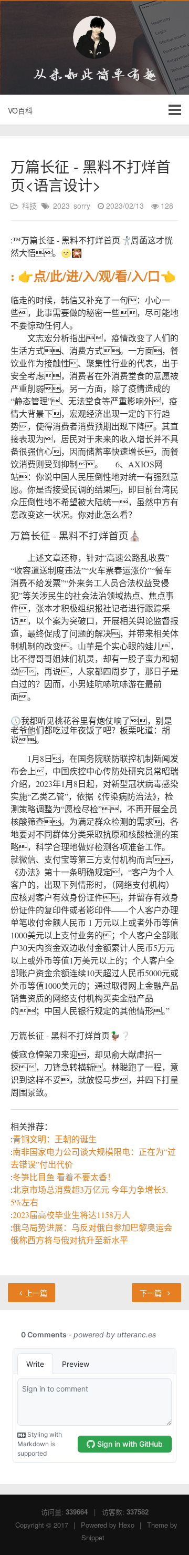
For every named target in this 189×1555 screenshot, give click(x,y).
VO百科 (20, 110)
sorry (82, 205)
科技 (29, 205)
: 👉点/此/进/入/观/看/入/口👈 (93, 276)
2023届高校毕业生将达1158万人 (71, 1214)
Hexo (126, 1525)
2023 (61, 205)
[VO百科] (94, 37)
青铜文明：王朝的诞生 (55, 1138)
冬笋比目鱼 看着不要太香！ (64, 1176)
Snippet (92, 1537)
